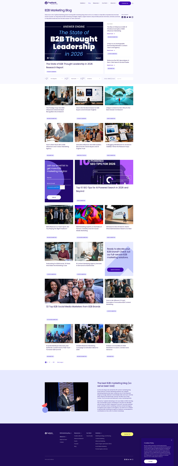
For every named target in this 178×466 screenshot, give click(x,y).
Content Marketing (112, 53)
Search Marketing (111, 118)
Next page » (60, 362)
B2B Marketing (111, 68)
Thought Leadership (51, 71)
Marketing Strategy (81, 155)
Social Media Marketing (82, 237)
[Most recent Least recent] (75, 78)
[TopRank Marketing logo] (49, 433)
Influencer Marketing (112, 37)
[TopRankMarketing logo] (51, 3)
